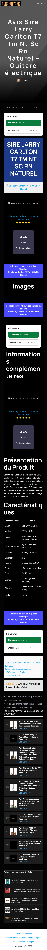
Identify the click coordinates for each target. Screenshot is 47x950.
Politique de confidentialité (16, 938)
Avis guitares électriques (27, 107)
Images (10, 666)
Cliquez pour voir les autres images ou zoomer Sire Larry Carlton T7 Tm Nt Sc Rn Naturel (23, 310)
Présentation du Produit (16, 672)
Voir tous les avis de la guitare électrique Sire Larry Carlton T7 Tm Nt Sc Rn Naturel (23, 270)
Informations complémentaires (19, 669)
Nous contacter (19, 942)
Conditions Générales (23, 934)
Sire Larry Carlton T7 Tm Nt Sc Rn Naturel (23, 159)
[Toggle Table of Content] (37, 659)
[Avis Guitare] (11, 3)
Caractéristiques (13, 675)
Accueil (7, 107)
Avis (13, 107)
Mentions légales (34, 938)
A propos (30, 942)
